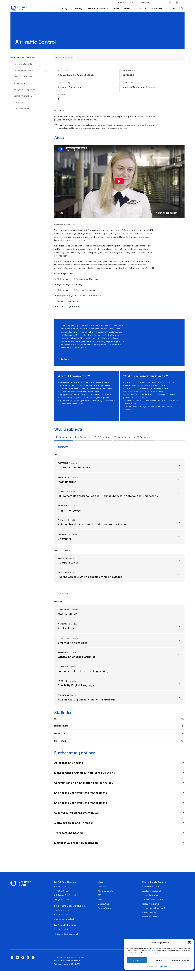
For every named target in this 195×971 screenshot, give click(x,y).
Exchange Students (23, 70)
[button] (189, 942)
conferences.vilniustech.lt (154, 908)
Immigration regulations (25, 89)
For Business (156, 8)
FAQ (99, 895)
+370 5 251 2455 (61, 914)
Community (77, 8)
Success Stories (21, 108)
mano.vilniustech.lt (150, 886)
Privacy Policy (164, 966)
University (62, 8)
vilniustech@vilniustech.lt (66, 934)
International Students (97, 8)
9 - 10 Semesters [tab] (142, 437)
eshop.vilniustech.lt (151, 895)
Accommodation (21, 83)
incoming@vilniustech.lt (65, 919)
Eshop (133, 2)
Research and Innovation (135, 8)
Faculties (170, 8)
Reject (159, 960)
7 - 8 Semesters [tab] (122, 437)
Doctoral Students (23, 76)
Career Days (103, 904)
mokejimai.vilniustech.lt (152, 899)
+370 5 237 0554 (61, 910)
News (100, 899)
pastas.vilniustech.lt (151, 916)
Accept (136, 960)
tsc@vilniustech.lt (62, 899)
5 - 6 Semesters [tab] (102, 437)
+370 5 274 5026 (61, 886)
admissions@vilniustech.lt (66, 895)
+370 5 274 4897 (61, 891)
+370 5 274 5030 (61, 929)
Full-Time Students (23, 64)
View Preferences (180, 960)
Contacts (122, 2)
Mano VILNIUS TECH (149, 2)
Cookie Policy (152, 966)
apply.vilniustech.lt (150, 904)
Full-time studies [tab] (64, 57)
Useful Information (23, 96)
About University (105, 891)
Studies (115, 8)
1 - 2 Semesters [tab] (63, 437)
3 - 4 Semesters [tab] (82, 437)
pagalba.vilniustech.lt (151, 891)
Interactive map (149, 912)
